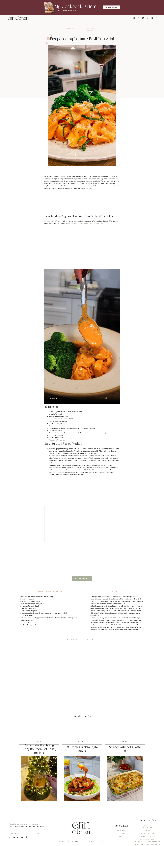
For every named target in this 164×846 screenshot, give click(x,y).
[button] (82, 578)
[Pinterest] (152, 18)
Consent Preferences (147, 845)
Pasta (93, 29)
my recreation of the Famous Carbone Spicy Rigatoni (86, 223)
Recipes (90, 30)
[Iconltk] (143, 18)
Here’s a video (49, 221)
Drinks (31, 737)
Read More (38, 805)
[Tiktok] (148, 18)
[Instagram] (134, 18)
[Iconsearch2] (157, 18)
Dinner (87, 29)
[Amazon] (139, 18)
